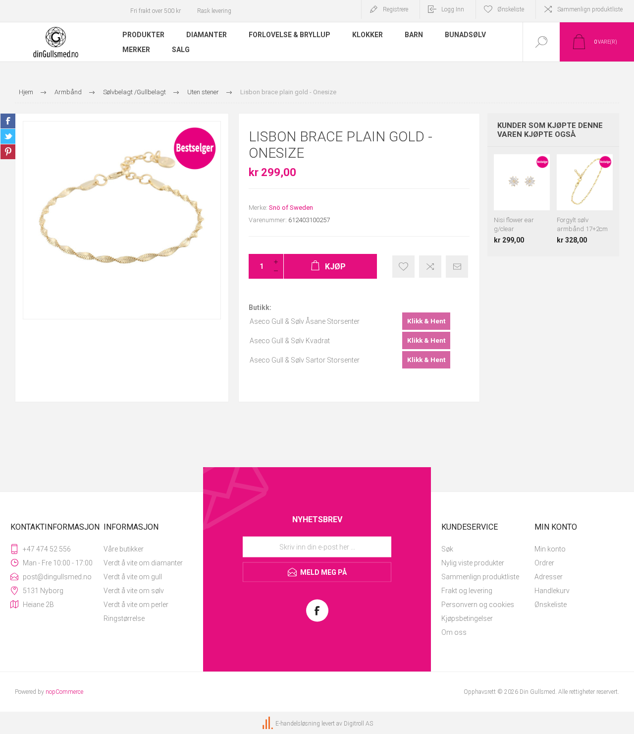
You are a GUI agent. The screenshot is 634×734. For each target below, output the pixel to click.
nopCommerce (64, 691)
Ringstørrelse (124, 618)
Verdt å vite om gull (133, 577)
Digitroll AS (358, 723)
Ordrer (544, 563)
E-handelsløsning (297, 723)
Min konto (550, 549)
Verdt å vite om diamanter (143, 563)
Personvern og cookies (477, 605)
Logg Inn (452, 9)
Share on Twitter (7, 136)
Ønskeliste (550, 605)
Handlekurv (552, 591)
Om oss (454, 632)
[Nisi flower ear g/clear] (522, 199)
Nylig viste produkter (472, 563)
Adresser (548, 577)
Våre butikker (124, 549)
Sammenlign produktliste (590, 9)
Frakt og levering (466, 591)
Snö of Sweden (291, 207)
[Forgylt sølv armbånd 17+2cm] (585, 199)
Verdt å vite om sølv (134, 591)
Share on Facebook (7, 121)
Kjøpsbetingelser (467, 618)
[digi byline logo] (268, 723)
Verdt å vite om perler (136, 605)
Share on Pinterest (7, 151)
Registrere (395, 9)
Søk (447, 549)
